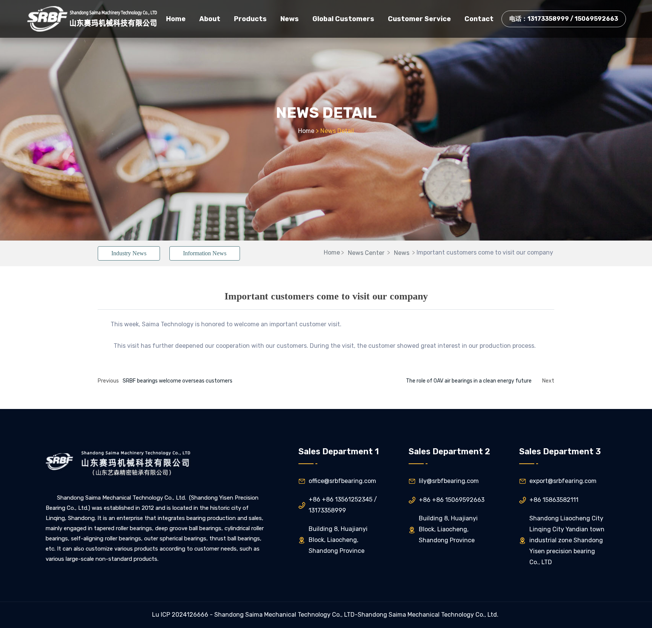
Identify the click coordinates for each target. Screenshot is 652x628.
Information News (204, 253)
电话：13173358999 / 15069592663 (563, 18)
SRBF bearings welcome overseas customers (177, 381)
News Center (366, 252)
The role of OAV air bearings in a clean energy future (469, 381)
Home (306, 130)
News (401, 252)
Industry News (128, 253)
